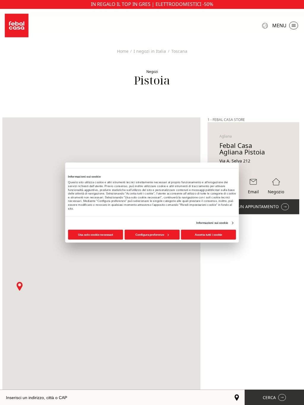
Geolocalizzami (237, 397)
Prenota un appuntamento (248, 206)
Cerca (269, 397)
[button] (19, 286)
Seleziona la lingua (266, 25)
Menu (279, 25)
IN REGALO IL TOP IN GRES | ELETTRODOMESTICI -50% (152, 4)
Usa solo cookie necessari (95, 234)
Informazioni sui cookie (212, 222)
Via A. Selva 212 (234, 161)
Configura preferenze (149, 234)
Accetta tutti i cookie (208, 234)
